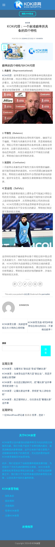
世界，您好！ (39, 415)
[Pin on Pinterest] (35, 284)
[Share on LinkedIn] (40, 284)
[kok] (27, 5)
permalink (46, 294)
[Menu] (4, 4)
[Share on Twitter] (25, 284)
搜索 (4, 343)
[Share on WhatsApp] (14, 284)
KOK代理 (7, 75)
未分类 (27, 23)
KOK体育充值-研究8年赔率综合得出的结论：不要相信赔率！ (40, 326)
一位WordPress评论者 (13, 415)
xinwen (39, 38)
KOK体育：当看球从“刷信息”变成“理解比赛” (24, 368)
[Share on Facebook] (19, 284)
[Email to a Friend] (30, 284)
